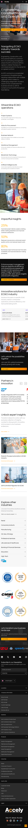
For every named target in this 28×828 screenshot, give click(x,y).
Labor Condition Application (8, 798)
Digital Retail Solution (6, 754)
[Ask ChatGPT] (11, 821)
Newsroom (4, 790)
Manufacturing (6, 529)
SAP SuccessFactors (6, 724)
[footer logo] (14, 812)
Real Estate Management (7, 746)
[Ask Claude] (7, 821)
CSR (2, 793)
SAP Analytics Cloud (6, 729)
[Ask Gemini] (17, 821)
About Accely (4, 697)
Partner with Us (5, 710)
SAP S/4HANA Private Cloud (8, 719)
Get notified (4, 431)
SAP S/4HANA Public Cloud (8, 721)
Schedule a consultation (8, 279)
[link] (2, 657)
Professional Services (6, 771)
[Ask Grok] (21, 821)
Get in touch (5, 369)
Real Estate (4, 38)
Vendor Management (6, 741)
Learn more (5, 319)
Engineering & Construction (8, 768)
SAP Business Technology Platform (10, 727)
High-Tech (4, 556)
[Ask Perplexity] (14, 821)
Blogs (2, 788)
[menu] (26, 1)
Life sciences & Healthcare (10, 543)
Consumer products (8, 525)
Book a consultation (7, 29)
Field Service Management (8, 744)
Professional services (8, 538)
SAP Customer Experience (8, 732)
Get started (5, 639)
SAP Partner (4, 699)
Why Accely (4, 702)
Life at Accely (4, 707)
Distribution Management (7, 751)
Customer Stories (5, 785)
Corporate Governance (7, 796)
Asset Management (6, 749)
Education (4, 552)
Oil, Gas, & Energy (7, 534)
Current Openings (5, 705)
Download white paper (7, 461)
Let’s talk (26, 826)
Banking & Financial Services (10, 547)
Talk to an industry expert (8, 514)
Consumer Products (6, 766)
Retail (3, 520)
